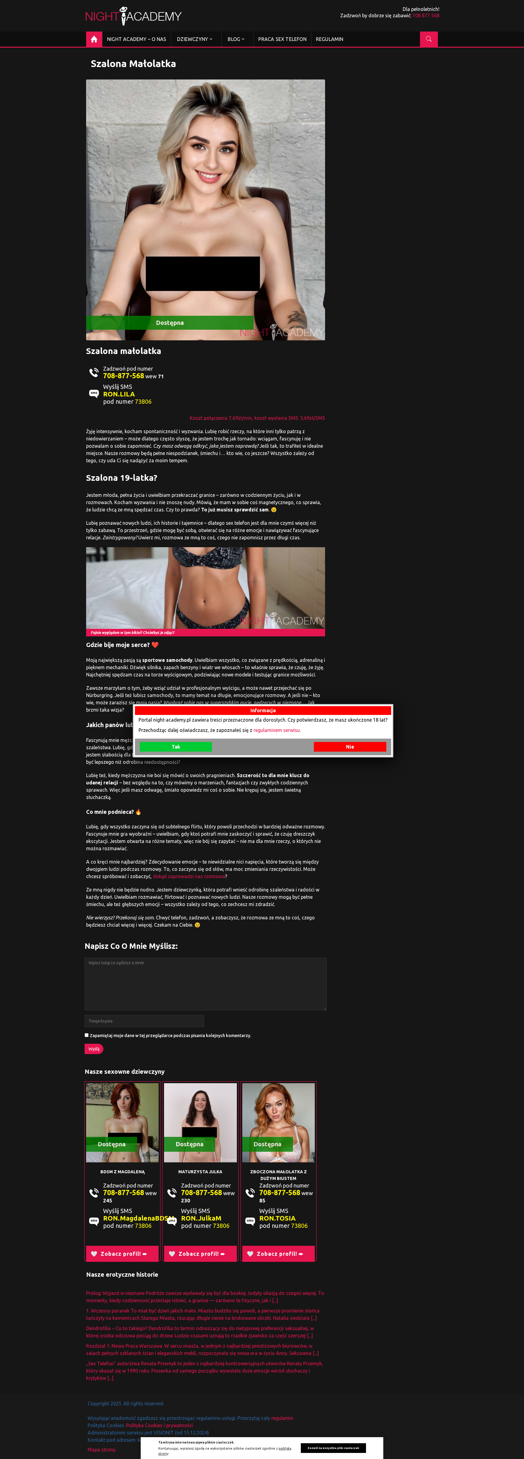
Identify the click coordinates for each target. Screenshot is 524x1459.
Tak (176, 747)
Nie (350, 747)
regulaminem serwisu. (277, 730)
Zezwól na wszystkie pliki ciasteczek (333, 1448)
